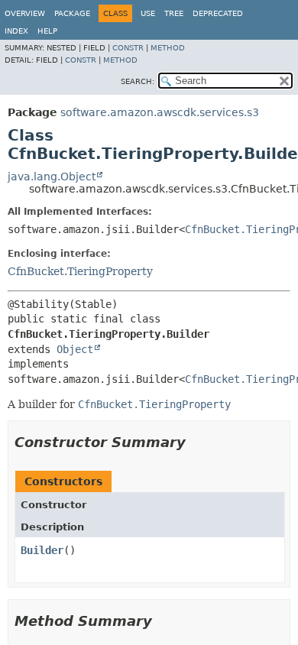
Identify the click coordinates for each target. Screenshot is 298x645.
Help (47, 31)
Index (16, 31)
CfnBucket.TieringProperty (80, 271)
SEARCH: (137, 81)
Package (72, 13)
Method (168, 48)
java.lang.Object (52, 176)
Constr (128, 48)
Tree (173, 13)
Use (148, 13)
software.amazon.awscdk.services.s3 (159, 112)
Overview (25, 13)
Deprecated (218, 13)
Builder (42, 550)
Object (75, 349)
